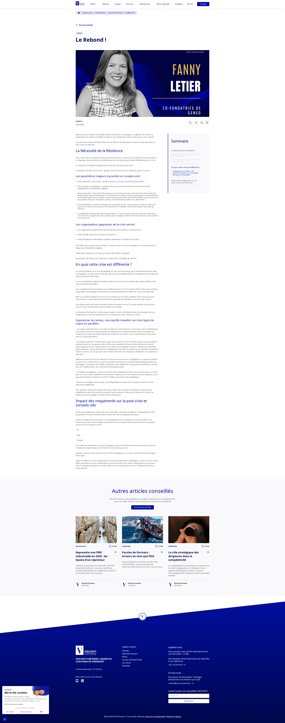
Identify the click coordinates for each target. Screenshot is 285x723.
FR (188, 4)
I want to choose (25, 712)
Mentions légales (174, 716)
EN (192, 4)
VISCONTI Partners (130, 654)
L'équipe (125, 651)
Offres (124, 657)
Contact (203, 4)
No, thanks (10, 712)
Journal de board (116, 12)
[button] (93, 4)
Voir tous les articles (142, 507)
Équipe (118, 4)
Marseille (126, 666)
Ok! (41, 712)
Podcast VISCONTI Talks (132, 660)
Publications (100, 12)
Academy (179, 4)
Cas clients (126, 663)
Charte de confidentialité (155, 716)
